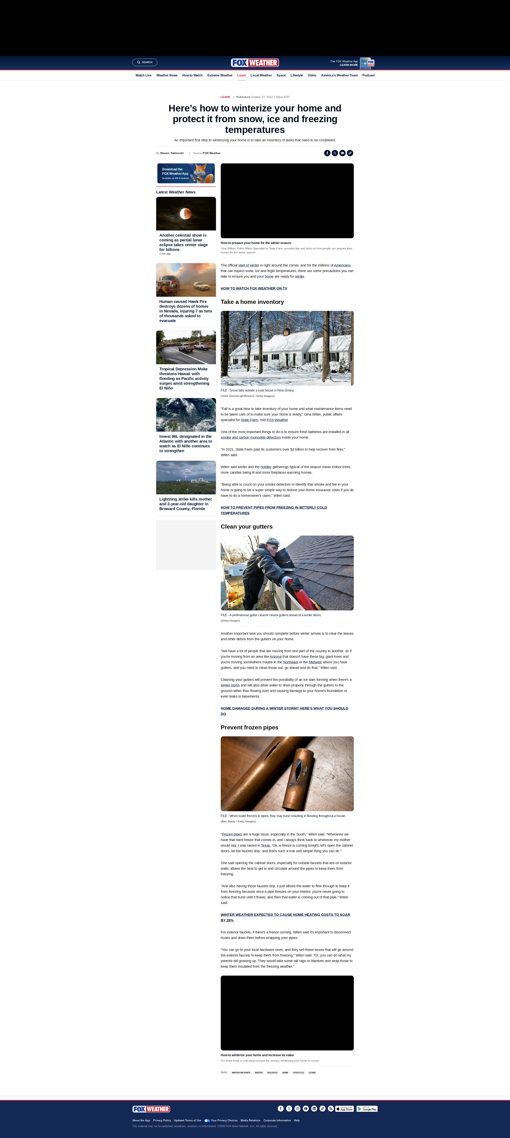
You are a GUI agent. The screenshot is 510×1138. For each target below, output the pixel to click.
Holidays (272, 1073)
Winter (259, 1073)
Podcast (368, 75)
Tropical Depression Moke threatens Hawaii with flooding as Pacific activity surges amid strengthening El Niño (184, 378)
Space (281, 75)
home (269, 276)
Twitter (335, 153)
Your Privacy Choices (224, 1120)
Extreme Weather (220, 75)
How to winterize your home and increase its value (257, 1055)
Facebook (327, 153)
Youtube (306, 1109)
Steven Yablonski (172, 153)
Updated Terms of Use (187, 1120)
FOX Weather (212, 153)
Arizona (275, 657)
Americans (342, 265)
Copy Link (350, 153)
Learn (241, 75)
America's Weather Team (339, 75)
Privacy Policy (162, 1120)
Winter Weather (241, 1073)
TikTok (323, 1109)
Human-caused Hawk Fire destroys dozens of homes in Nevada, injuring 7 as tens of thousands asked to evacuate (185, 311)
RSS (331, 1109)
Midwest (315, 662)
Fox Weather (255, 62)
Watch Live (143, 75)
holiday (266, 467)
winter (299, 276)
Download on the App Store (344, 1109)
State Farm (249, 420)
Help (297, 1120)
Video (312, 75)
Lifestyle (297, 75)
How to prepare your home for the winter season (256, 243)
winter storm (230, 685)
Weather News (167, 75)
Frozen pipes (232, 834)
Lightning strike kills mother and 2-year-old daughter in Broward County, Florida (185, 504)
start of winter (248, 265)
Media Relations (250, 1120)
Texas (265, 845)
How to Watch (192, 75)
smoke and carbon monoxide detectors (251, 437)
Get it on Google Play (367, 1109)
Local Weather (261, 75)
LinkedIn (314, 1109)
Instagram (297, 1109)
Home (285, 1073)
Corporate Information (277, 1120)
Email (342, 153)
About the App (141, 1120)
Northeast (290, 662)
